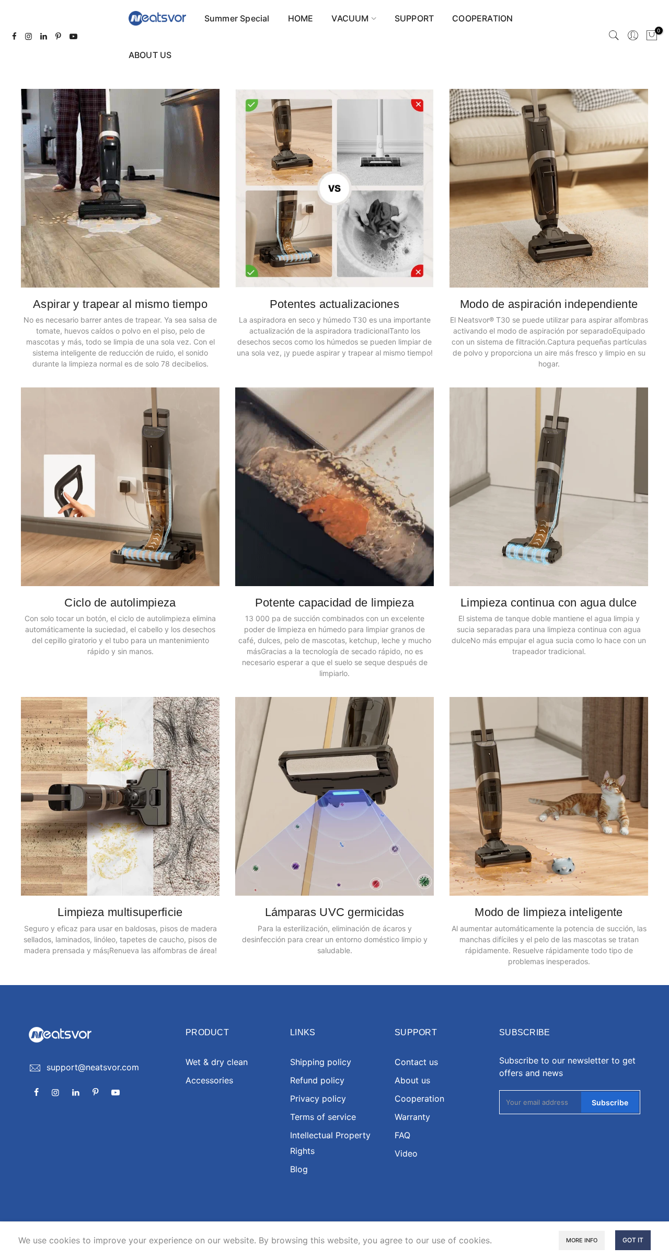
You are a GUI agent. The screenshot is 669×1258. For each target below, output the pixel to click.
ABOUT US (150, 55)
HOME (301, 18)
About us (412, 1080)
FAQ (402, 1135)
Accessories (209, 1080)
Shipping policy (320, 1062)
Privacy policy (318, 1098)
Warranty (412, 1117)
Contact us (416, 1062)
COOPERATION (482, 18)
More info (581, 1240)
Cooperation (419, 1098)
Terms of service (323, 1117)
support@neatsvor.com (93, 1067)
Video (406, 1153)
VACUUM (349, 18)
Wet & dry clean (217, 1062)
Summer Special (237, 18)
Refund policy (317, 1080)
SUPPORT (414, 18)
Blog (299, 1169)
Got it (632, 1240)
